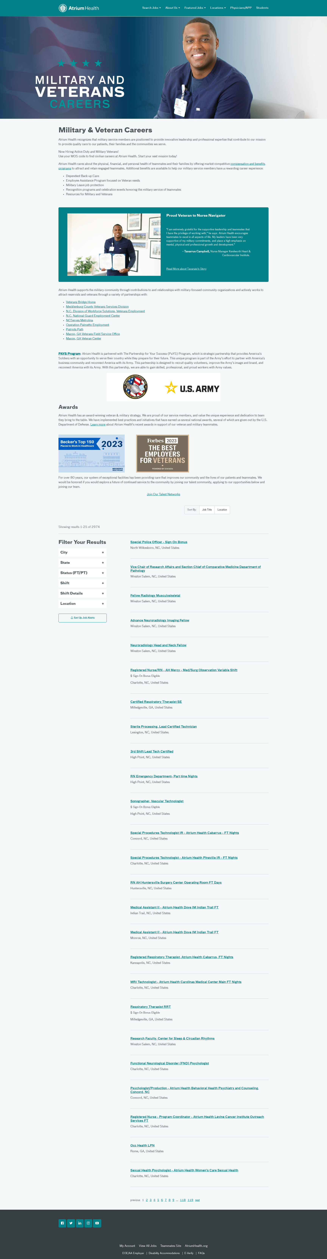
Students (262, 8)
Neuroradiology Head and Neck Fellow (158, 645)
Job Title (207, 510)
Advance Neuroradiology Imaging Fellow (159, 620)
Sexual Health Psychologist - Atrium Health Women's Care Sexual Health (184, 1170)
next (197, 1200)
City (64, 552)
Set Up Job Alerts (84, 618)
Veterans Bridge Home (81, 302)
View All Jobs (147, 1246)
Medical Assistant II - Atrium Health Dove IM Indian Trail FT (174, 907)
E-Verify (189, 1253)
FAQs (201, 1253)
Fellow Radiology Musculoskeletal (155, 595)
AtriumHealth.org (196, 1246)
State (65, 563)
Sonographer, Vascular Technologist (156, 801)
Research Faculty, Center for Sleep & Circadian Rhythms (172, 1038)
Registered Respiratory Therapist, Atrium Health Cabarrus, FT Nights (181, 957)
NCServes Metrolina (79, 320)
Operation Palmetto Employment (87, 325)
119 (190, 1200)
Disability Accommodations (164, 1253)
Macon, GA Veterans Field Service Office (93, 334)
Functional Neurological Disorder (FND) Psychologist (169, 1063)
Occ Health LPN (142, 1145)
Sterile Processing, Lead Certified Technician (163, 726)
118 (183, 1200)
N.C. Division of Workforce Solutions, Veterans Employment (105, 311)
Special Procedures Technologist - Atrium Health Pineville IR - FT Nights (184, 858)
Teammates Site (170, 1246)
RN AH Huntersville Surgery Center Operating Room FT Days (176, 882)
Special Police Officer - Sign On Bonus (158, 542)
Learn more (97, 424)
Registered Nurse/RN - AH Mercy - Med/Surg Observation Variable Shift (183, 670)
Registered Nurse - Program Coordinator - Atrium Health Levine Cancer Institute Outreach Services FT (197, 1119)
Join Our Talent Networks (163, 494)
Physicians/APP (241, 8)
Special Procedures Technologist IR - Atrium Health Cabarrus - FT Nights (184, 833)
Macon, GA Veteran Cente (83, 338)
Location (222, 510)
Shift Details (71, 593)
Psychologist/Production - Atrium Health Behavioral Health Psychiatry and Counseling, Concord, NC (194, 1090)
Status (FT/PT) (73, 573)
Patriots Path (74, 329)
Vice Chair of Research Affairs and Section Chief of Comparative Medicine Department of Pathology (195, 569)
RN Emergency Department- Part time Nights (164, 776)
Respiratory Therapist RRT (150, 1007)
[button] (62, 1223)
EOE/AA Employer (133, 1253)
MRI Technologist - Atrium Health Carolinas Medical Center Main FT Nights (185, 982)
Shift (64, 583)
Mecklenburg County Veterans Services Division (97, 306)
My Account (127, 1246)
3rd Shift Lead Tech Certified (151, 751)
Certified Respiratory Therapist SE (156, 702)
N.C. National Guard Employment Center (93, 316)
